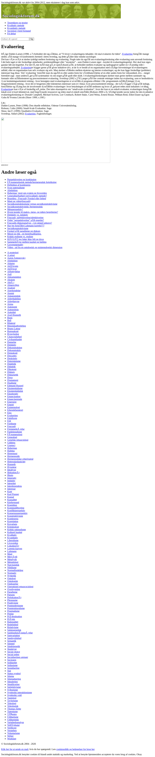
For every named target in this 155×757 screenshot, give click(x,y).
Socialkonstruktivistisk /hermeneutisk (25, 206)
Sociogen (11, 660)
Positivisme (12, 603)
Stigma (10, 676)
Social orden (13, 654)
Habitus (11, 450)
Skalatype (12, 649)
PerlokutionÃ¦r (14, 597)
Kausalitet (12, 499)
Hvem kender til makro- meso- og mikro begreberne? (32, 212)
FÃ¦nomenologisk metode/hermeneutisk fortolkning (31, 182)
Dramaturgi (12, 380)
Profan (10, 613)
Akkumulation (14, 277)
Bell (9, 320)
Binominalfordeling (16, 326)
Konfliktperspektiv (16, 510)
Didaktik (11, 366)
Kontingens (12, 518)
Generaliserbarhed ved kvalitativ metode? (27, 195)
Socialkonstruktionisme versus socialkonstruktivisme (32, 204)
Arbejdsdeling (14, 298)
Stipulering (12, 681)
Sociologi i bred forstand (19, 31)
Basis (9, 317)
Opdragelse (12, 584)
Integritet (11, 483)
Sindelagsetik (13, 646)
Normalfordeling (15, 570)
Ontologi (11, 578)
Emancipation (13, 396)
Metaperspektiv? (15, 209)
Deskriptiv (12, 358)
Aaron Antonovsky (16, 258)
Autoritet (11, 312)
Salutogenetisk (14, 630)
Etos (9, 412)
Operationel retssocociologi (20, 586)
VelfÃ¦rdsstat (13, 725)
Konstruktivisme (15, 516)
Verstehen (12, 730)
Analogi (11, 288)
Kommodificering (15, 508)
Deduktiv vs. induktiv (17, 215)
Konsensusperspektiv (17, 513)
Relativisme (12, 627)
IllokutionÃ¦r (13, 472)
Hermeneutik (13, 456)
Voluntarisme (13, 733)
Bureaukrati (12, 331)
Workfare (11, 738)
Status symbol (14, 673)
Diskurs (11, 372)
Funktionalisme (14, 431)
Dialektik (11, 364)
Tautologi (11, 698)
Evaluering (127, 54)
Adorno (11, 263)
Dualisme (11, 383)
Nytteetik (11, 575)
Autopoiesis (13, 309)
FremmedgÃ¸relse (16, 429)
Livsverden (12, 543)
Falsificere (12, 418)
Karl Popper (13, 494)
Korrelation (12, 521)
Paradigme (12, 592)
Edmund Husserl (15, 385)
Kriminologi (13, 527)
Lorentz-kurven (14, 548)
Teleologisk (12, 706)
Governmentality (15, 244)
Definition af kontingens (18, 185)
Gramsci (11, 445)
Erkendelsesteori (15, 410)
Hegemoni (12, 453)
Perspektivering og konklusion (21, 179)
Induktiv (11, 480)
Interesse (11, 489)
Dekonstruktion (14, 347)
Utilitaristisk (13, 719)
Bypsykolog (13, 334)
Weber (10, 736)
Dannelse (11, 342)
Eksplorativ (12, 393)
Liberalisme (12, 540)
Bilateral (11, 323)
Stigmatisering (14, 679)
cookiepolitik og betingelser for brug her (75, 749)
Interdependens (14, 486)
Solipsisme (12, 665)
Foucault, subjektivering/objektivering (25, 217)
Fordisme (11, 423)
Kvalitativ (12, 535)
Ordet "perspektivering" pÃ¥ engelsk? (25, 220)
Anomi (10, 293)
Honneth (11, 464)
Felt (9, 421)
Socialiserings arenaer (17, 657)
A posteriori (12, 252)
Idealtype (11, 470)
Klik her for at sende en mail (14, 749)
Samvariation (13, 635)
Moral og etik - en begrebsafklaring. (24, 234)
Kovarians (12, 524)
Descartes (11, 355)
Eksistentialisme (15, 388)
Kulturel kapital (14, 532)
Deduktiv (11, 345)
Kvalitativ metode (15, 25)
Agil (9, 274)
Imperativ (11, 478)
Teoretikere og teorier (17, 22)
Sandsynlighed (14, 638)
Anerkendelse (13, 290)
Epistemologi (13, 407)
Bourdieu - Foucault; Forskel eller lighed (26, 198)
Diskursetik (12, 374)
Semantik (11, 641)
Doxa (10, 377)
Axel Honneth (14, 315)
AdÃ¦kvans (12, 266)
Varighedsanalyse (15, 722)
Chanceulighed (14, 336)
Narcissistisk (13, 565)
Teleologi (11, 703)
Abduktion (12, 190)
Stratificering (13, 684)
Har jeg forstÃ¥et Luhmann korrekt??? (25, 225)
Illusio (10, 475)
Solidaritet (12, 662)
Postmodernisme (15, 605)
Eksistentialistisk (15, 391)
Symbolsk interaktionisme (19, 692)
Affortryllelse (13, 271)
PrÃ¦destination (14, 616)
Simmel (11, 643)
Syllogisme (12, 689)
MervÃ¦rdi (12, 556)
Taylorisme (12, 700)
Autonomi (12, 307)
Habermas (12, 448)
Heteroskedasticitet (16, 461)
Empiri (10, 404)
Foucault (11, 426)
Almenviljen (13, 285)
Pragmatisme (13, 611)
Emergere (11, 402)
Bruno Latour (13, 328)
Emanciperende (14, 399)
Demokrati (12, 353)
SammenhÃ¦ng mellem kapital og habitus (26, 242)
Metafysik (12, 559)
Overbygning (13, 589)
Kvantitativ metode (16, 28)
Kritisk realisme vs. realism (20, 236)
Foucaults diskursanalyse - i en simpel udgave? (29, 223)
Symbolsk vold (14, 695)
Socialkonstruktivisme (17, 228)
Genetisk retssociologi (17, 440)
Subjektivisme (14, 687)
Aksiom (11, 279)
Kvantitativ (12, 537)
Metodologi (12, 562)
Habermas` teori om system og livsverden (27, 193)
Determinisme (14, 361)
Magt (9, 554)
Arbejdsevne (13, 301)
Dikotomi (11, 369)
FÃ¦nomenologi (14, 434)
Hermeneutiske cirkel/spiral (20, 459)
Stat (9, 670)
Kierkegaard (13, 502)
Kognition (12, 505)
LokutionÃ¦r (13, 546)
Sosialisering (13, 668)
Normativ (11, 573)
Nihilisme (11, 567)
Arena (10, 304)
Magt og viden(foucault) (18, 201)
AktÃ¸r (10, 282)
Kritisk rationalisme (16, 529)
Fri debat (11, 33)
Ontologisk (12, 581)
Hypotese (11, 467)
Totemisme (12, 711)
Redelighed (12, 624)
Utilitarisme (12, 717)
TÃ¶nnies (12, 714)
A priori (11, 255)
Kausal (10, 497)
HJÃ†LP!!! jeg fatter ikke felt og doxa (25, 239)
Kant (9, 491)
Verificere (11, 728)
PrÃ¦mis (11, 619)
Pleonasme (12, 600)
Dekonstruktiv (14, 350)
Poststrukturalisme (16, 608)
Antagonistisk (13, 296)
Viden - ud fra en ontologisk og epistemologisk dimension (34, 247)
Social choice (13, 651)
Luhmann (11, 551)
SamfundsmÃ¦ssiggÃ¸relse (20, 632)
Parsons (11, 594)
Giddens (11, 442)
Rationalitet (12, 622)
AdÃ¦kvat (12, 269)
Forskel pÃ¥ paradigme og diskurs (23, 231)
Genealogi (12, 437)
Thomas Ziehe (14, 709)
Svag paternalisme (16, 187)
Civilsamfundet (14, 339)
